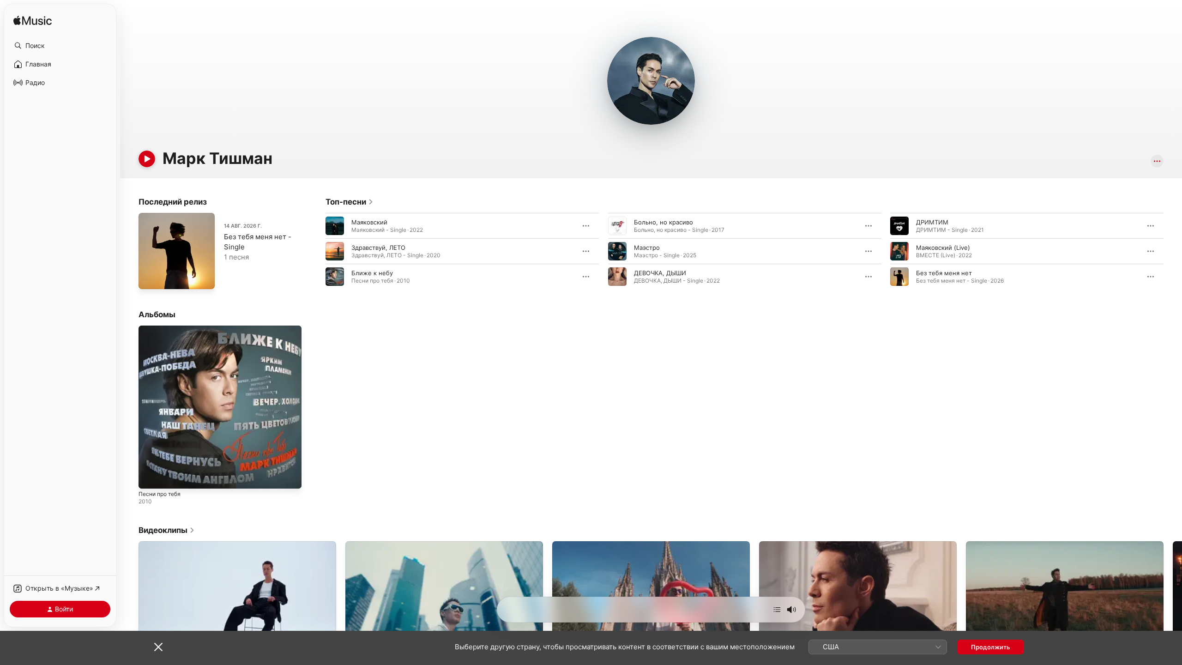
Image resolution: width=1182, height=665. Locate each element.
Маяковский (369, 222)
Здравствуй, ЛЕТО (378, 247)
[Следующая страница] (1172, 251)
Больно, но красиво (663, 222)
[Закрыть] (158, 647)
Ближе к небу (372, 273)
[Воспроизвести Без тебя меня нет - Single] (150, 277)
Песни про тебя (162, 329)
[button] (60, 46)
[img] (32, 21)
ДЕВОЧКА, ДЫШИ (660, 273)
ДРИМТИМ (932, 222)
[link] (350, 202)
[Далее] (777, 609)
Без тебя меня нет (944, 273)
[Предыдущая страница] (316, 251)
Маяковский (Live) (943, 247)
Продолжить (990, 647)
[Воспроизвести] (147, 159)
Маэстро (647, 247)
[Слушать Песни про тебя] (150, 477)
